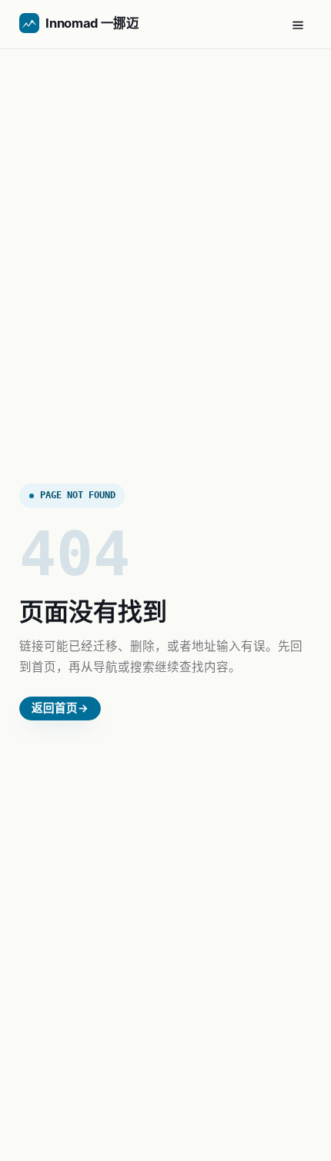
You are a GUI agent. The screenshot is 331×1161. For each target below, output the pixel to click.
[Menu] (298, 24)
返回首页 (60, 708)
